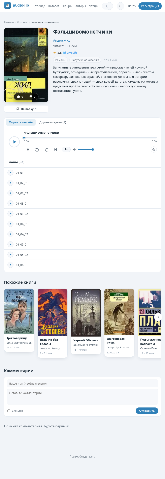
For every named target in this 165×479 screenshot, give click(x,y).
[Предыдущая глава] (28, 149)
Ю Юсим (71, 46)
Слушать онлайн (21, 122)
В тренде (39, 6)
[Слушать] (14, 142)
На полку (28, 109)
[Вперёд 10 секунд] (46, 149)
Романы (22, 22)
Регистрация (150, 6)
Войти (132, 6)
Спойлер (17, 410)
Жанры (67, 6)
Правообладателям (82, 456)
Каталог (53, 6)
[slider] (90, 137)
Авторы (80, 6)
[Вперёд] (158, 317)
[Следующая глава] (56, 149)
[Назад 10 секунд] (37, 149)
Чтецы (93, 6)
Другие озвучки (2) (52, 122)
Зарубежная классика (85, 60)
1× (66, 149)
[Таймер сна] (154, 149)
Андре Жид (61, 40)
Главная (9, 22)
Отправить (147, 410)
